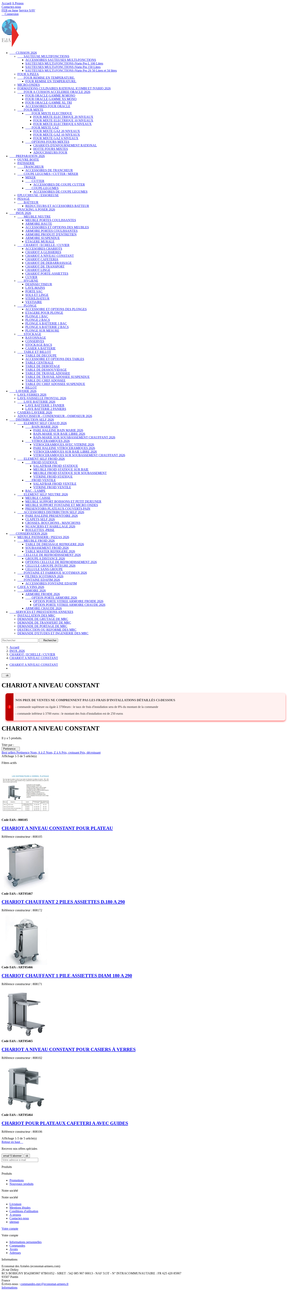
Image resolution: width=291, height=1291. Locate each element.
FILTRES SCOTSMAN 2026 (44, 576)
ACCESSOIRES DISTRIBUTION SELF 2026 (50, 512)
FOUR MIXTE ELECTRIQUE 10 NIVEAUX (63, 120)
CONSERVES (34, 341)
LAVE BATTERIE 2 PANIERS (45, 409)
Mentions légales (20, 1207)
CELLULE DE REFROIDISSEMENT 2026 (49, 555)
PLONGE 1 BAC (36, 316)
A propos (15, 1214)
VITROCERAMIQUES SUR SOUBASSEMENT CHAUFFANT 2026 (79, 455)
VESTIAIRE (33, 302)
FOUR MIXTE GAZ (42, 127)
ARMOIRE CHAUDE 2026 (43, 608)
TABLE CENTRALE (39, 362)
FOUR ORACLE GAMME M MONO (50, 95)
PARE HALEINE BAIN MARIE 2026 (58, 430)
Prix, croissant (71, 752)
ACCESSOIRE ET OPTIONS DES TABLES (54, 359)
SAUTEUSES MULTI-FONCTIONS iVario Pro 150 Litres (63, 67)
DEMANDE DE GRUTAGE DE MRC (42, 619)
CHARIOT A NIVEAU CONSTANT (49, 255)
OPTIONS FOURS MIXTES (47, 141)
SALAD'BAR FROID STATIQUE (55, 466)
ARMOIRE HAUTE (38, 223)
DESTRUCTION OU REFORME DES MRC (46, 629)
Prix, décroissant (90, 752)
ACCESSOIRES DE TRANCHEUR (49, 170)
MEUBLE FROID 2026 (36, 540)
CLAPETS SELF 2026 (40, 519)
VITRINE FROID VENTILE (52, 487)
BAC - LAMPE (35, 490)
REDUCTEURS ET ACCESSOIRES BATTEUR (57, 206)
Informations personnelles (26, 1242)
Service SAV (27, 10)
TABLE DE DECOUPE (41, 355)
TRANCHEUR (30, 166)
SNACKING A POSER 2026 (36, 209)
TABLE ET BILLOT (34, 352)
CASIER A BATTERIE (40, 348)
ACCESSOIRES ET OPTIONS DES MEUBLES (57, 227)
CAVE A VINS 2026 (30, 587)
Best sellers (9, 752)
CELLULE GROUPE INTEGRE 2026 (50, 565)
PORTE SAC (34, 291)
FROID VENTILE (40, 480)
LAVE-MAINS (35, 287)
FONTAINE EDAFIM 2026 (38, 579)
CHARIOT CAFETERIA (41, 259)
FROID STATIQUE (41, 462)
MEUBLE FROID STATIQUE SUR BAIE (60, 469)
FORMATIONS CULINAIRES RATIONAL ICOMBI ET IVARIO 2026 (64, 88)
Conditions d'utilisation (24, 1211)
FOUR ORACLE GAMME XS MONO (51, 99)
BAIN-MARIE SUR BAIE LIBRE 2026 (59, 433)
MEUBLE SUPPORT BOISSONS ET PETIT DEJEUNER (63, 501)
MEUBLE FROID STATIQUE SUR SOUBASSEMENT (70, 473)
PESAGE (23, 198)
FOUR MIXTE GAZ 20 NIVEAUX (56, 131)
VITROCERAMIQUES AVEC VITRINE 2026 (63, 444)
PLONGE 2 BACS (37, 320)
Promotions (17, 1180)
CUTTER (34, 181)
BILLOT (31, 387)
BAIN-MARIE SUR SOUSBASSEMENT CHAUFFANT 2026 (74, 437)
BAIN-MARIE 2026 (41, 426)
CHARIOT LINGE (37, 270)
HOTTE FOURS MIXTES (50, 149)
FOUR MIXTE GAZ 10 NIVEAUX (56, 134)
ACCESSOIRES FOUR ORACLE (47, 106)
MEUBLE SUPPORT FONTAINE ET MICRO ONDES (61, 505)
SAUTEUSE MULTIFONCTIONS (43, 56)
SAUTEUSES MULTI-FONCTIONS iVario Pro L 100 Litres (64, 63)
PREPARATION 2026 (27, 156)
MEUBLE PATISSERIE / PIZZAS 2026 (43, 537)
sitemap (14, 1222)
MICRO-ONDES (28, 84)
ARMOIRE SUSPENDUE (42, 238)
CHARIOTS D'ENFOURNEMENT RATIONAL (65, 145)
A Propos (18, 3)
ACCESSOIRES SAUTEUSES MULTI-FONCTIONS (60, 60)
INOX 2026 (20, 213)
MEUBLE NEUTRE (34, 216)
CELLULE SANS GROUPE (44, 569)
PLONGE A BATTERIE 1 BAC (46, 323)
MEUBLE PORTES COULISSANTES (50, 220)
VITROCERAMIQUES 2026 (47, 441)
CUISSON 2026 (23, 52)
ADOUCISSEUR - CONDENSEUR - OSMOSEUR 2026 (54, 416)
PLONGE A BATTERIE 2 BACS (47, 327)
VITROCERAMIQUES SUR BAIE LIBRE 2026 (65, 451)
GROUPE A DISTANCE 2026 (45, 558)
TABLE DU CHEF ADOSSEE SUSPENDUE (55, 384)
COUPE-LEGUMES (42, 188)
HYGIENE (27, 280)
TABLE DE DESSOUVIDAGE (46, 369)
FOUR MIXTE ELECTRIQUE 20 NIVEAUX (63, 117)
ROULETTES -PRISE (39, 530)
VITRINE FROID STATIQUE (53, 476)
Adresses (15, 1252)
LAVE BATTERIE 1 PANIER (44, 405)
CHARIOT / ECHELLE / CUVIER (43, 245)
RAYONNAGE (35, 337)
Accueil (6, 3)
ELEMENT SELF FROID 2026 (41, 458)
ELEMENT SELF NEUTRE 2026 (42, 494)
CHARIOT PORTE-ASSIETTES (46, 273)
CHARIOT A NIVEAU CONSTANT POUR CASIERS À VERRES (69, 1049)
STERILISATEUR (37, 298)
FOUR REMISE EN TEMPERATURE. (46, 77)
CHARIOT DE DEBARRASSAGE (48, 263)
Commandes (17, 1245)
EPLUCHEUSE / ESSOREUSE (38, 195)
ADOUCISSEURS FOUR (50, 152)
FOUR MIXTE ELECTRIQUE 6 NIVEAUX (62, 124)
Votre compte (10, 1228)
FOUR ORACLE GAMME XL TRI (48, 102)
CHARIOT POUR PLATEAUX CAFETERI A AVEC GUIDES (65, 1123)
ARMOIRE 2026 (31, 590)
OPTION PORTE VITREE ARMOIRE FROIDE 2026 (68, 601)
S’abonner (12, 1155)
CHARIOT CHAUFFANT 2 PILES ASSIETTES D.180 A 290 (63, 901)
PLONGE (27, 305)
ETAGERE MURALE (39, 241)
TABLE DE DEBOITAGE (42, 366)
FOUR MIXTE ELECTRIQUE (48, 113)
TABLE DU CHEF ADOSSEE (45, 380)
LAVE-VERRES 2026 (31, 394)
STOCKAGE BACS (38, 344)
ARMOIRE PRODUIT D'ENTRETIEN (51, 234)
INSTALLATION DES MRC (36, 615)
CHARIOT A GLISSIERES (43, 252)
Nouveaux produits (21, 1184)
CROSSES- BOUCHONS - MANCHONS (52, 523)
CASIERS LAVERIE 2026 (34, 412)
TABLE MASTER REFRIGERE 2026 (50, 551)
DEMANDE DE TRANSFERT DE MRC (44, 622)
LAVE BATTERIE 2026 (36, 401)
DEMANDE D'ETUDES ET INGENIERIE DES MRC (52, 633)
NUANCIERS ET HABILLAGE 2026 (50, 526)
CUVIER (31, 277)
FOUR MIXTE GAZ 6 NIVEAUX (55, 138)
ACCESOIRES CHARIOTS (43, 248)
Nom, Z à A (54, 752)
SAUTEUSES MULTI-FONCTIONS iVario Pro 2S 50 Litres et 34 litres (71, 70)
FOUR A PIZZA (28, 74)
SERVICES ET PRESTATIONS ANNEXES (41, 612)
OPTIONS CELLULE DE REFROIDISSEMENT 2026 (61, 562)
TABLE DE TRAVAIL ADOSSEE (47, 373)
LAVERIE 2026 (23, 391)
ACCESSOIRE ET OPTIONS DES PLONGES (56, 309)
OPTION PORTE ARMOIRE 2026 (51, 597)
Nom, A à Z (38, 752)
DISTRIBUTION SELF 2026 (32, 419)
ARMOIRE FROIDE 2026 (42, 594)
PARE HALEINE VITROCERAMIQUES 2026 (64, 448)
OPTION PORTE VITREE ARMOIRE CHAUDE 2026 (69, 604)
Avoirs (14, 1249)
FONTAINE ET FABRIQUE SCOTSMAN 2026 (52, 572)
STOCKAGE (29, 334)
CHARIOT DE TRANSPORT (45, 266)
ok (6, 675)
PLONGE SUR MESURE (42, 330)
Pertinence (10, 748)
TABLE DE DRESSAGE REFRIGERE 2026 (54, 544)
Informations (9, 1287)
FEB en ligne (10, 10)
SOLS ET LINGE (36, 295)
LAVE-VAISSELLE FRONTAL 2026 (41, 398)
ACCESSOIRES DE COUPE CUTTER (59, 184)
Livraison (15, 1204)
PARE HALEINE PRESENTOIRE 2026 (51, 515)
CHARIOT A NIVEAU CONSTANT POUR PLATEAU (57, 828)
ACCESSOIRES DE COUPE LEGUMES (60, 191)
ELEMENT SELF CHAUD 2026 (42, 423)
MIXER (30, 177)
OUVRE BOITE (28, 159)
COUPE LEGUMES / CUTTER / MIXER (47, 173)
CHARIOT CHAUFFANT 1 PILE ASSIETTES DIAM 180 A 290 (67, 975)
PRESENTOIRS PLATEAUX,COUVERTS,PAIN (57, 508)
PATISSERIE (26, 163)
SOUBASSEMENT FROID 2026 (47, 547)
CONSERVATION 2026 (28, 533)
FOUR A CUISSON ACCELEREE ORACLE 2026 (53, 92)
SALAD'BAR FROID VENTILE (54, 483)
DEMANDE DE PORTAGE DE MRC (42, 626)
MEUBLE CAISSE (37, 498)
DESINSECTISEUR (38, 284)
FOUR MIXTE (30, 109)
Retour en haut (12, 1142)
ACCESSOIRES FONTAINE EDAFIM (51, 583)
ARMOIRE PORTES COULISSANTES (51, 230)
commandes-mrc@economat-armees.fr (44, 1284)
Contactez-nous (11, 7)
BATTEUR (27, 202)
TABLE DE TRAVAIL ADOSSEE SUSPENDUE (57, 376)
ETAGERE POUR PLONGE (44, 312)
